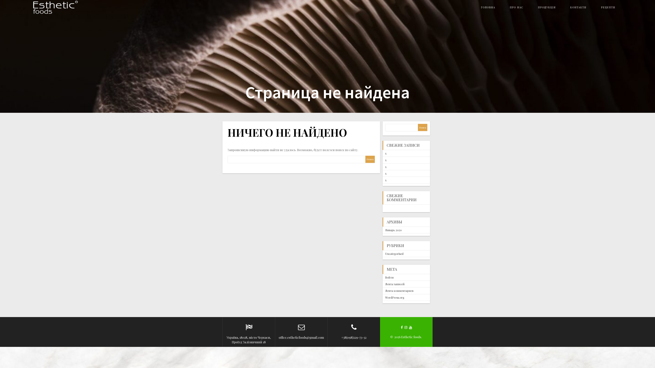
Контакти (578, 7)
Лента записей (395, 284)
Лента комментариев (399, 291)
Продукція (547, 7)
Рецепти (608, 7)
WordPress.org (394, 297)
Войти (389, 277)
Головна (488, 7)
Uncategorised (394, 254)
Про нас (516, 7)
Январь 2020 (393, 230)
